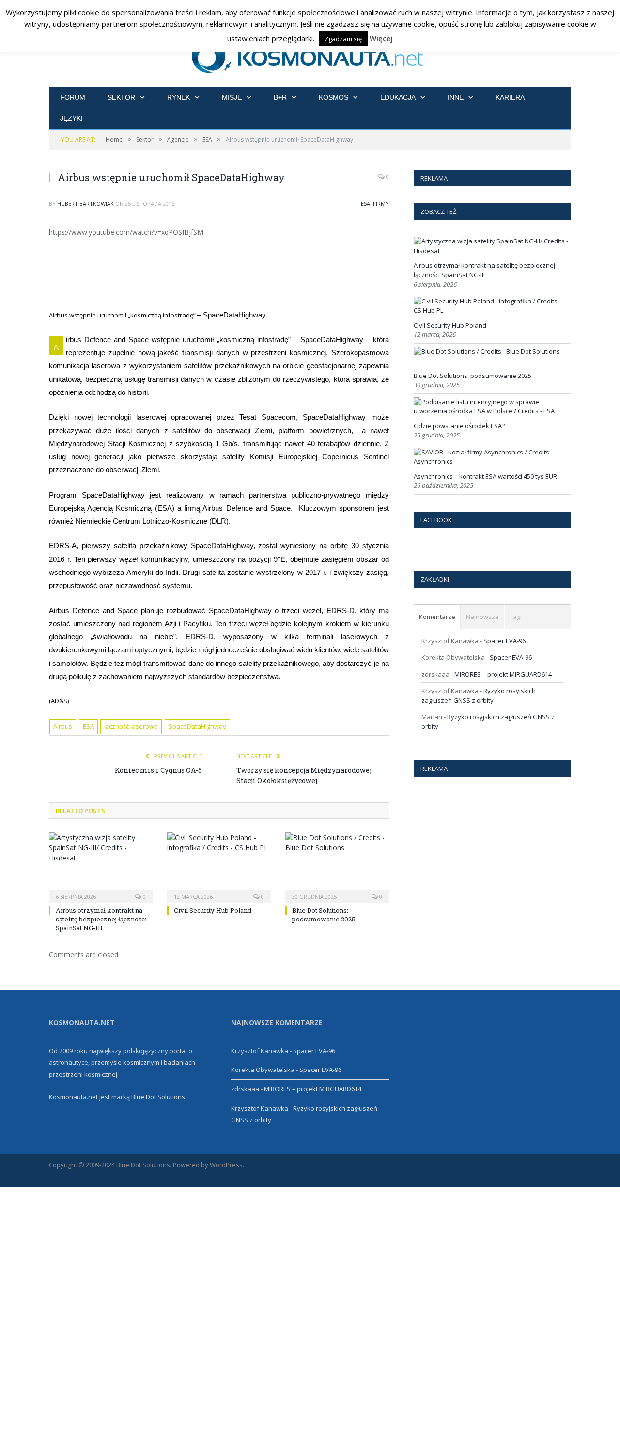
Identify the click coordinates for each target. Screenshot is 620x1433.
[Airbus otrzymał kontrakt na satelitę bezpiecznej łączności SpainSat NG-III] (101, 866)
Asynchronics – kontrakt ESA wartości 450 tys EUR (485, 476)
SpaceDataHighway (197, 726)
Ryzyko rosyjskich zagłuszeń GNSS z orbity (478, 695)
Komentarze (437, 616)
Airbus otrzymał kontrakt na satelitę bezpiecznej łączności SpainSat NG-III (101, 919)
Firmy (381, 203)
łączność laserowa (131, 726)
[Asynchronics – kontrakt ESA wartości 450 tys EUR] (491, 461)
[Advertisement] (230, 272)
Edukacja (398, 97)
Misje (232, 97)
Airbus (62, 726)
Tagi (516, 616)
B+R (280, 97)
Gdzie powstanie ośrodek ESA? (459, 426)
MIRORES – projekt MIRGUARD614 (503, 674)
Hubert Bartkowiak (85, 203)
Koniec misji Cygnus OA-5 (158, 770)
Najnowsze (482, 616)
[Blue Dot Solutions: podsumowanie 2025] (337, 866)
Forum (72, 97)
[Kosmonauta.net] (310, 54)
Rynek (178, 97)
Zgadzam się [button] (343, 38)
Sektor (121, 97)
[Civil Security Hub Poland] (219, 866)
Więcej (381, 38)
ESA (365, 203)
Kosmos (333, 97)
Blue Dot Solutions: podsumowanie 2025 (323, 914)
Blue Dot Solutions (158, 1096)
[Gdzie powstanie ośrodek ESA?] (491, 411)
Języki (71, 118)
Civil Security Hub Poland (212, 910)
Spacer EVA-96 (504, 640)
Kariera (510, 97)
